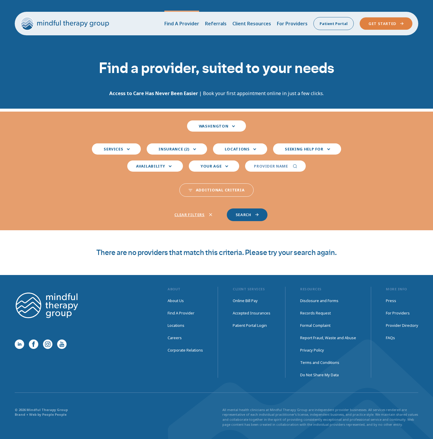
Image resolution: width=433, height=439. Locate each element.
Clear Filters (189, 214)
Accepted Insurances (251, 313)
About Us (176, 300)
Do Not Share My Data (319, 374)
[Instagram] (47, 344)
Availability (150, 166)
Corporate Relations (185, 350)
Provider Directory (402, 325)
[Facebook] (33, 344)
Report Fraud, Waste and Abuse (328, 337)
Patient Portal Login (250, 325)
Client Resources (251, 23)
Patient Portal (334, 23)
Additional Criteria (220, 190)
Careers (175, 337)
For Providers (292, 23)
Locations (176, 325)
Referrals (216, 23)
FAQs (390, 337)
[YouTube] (62, 344)
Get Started (382, 23)
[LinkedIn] (19, 344)
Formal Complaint (315, 325)
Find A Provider (181, 23)
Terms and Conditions (319, 362)
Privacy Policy (312, 350)
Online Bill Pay (245, 300)
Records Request (315, 313)
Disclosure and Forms (319, 300)
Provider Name (271, 166)
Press (391, 300)
